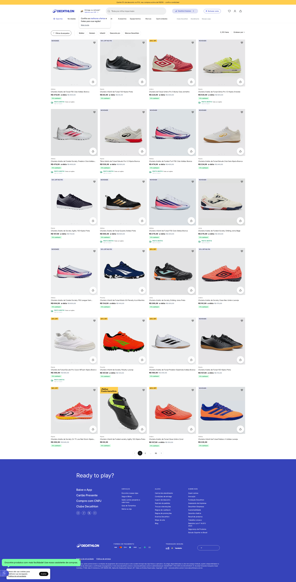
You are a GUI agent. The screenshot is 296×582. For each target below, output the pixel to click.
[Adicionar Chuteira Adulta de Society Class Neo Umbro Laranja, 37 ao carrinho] (240, 290)
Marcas (148, 19)
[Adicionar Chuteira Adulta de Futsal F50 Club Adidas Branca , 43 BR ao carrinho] (93, 81)
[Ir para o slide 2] (74, 84)
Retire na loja (127, 509)
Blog (156, 523)
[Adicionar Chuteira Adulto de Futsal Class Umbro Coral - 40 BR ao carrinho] (191, 429)
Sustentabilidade (194, 510)
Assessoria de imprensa (197, 503)
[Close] (80, 560)
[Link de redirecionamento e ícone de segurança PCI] (172, 548)
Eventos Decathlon (162, 517)
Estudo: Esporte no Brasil (197, 532)
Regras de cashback (163, 510)
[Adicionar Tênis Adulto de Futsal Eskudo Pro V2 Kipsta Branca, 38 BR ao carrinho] (142, 151)
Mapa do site (160, 520)
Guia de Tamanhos (129, 506)
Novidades (72, 19)
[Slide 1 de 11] (123, 63)
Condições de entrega (163, 496)
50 (156, 453)
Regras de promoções (163, 513)
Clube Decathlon (182, 19)
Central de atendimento (164, 493)
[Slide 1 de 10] (74, 63)
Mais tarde (85, 25)
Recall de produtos (195, 517)
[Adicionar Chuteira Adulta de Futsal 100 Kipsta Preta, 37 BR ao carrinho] (240, 360)
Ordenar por (238, 32)
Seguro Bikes (127, 496)
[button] (41, 563)
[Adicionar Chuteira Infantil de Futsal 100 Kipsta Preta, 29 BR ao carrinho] (142, 81)
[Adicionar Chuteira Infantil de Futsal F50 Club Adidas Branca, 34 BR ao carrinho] (191, 221)
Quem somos (193, 493)
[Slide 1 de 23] (172, 341)
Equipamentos (135, 19)
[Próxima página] (161, 453)
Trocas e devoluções (163, 507)
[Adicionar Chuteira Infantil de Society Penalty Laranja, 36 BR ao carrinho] (142, 360)
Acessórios (122, 19)
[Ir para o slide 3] (77, 84)
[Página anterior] (134, 453)
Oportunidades (161, 19)
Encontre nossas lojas (130, 493)
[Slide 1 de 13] (123, 202)
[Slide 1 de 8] (123, 132)
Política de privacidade (85, 559)
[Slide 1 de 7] (172, 202)
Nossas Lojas (206, 19)
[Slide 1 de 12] (74, 202)
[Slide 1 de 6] (221, 63)
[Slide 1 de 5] (221, 202)
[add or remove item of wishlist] (94, 42)
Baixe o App (84, 489)
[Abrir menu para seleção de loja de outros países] (208, 547)
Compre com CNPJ (88, 501)
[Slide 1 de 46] (123, 341)
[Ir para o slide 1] (71, 84)
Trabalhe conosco (195, 520)
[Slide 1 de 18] (74, 271)
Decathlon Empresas (196, 507)
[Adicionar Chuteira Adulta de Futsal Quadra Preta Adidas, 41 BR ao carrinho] (142, 221)
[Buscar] (108, 11)
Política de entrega (103, 559)
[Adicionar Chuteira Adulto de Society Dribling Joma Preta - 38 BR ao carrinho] (191, 290)
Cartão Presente (87, 495)
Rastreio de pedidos (162, 503)
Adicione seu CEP (90, 12)
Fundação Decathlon (196, 500)
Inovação (191, 496)
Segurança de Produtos (197, 529)
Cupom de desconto (162, 500)
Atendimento (195, 19)
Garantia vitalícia (194, 513)
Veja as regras (58, 103)
